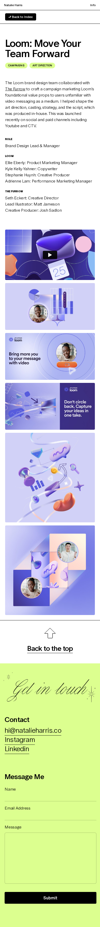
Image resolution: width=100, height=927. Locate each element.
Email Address (18, 808)
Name (10, 789)
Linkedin (17, 748)
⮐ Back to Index (20, 17)
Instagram (20, 739)
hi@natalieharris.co (33, 730)
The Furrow (15, 89)
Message (13, 826)
